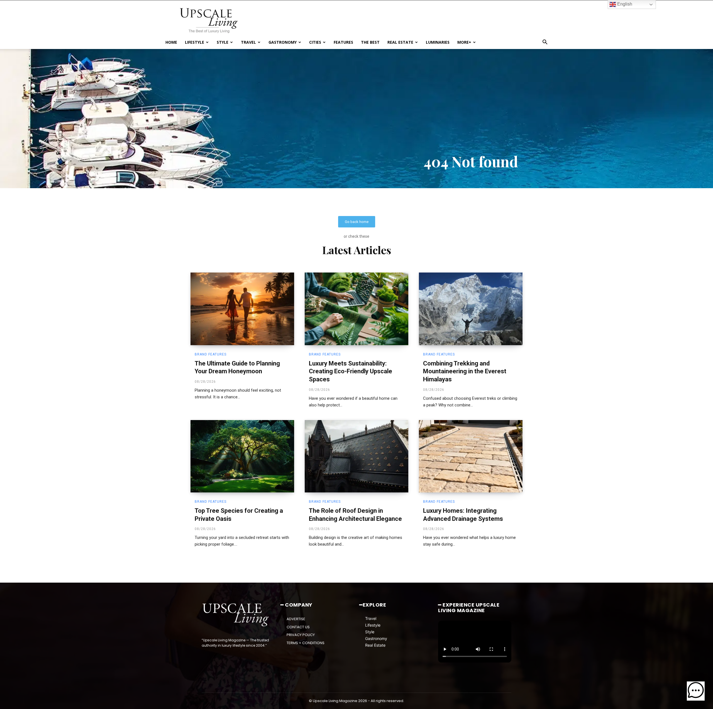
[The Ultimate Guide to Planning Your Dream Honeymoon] (242, 309)
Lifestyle (372, 625)
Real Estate (375, 645)
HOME (171, 42)
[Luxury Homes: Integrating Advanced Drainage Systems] (470, 456)
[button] (544, 42)
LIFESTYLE (194, 42)
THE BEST (370, 42)
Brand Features (210, 354)
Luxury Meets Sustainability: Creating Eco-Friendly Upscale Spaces (350, 371)
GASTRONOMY (282, 42)
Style (369, 631)
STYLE (222, 42)
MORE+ (464, 42)
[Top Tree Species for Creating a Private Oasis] (242, 456)
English (624, 4)
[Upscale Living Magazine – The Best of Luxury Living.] (236, 615)
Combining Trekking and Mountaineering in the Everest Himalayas (464, 371)
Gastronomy (376, 638)
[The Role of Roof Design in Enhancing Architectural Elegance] (356, 456)
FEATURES (343, 42)
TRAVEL (248, 42)
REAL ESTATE (400, 42)
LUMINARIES (438, 42)
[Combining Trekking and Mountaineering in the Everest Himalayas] (470, 309)
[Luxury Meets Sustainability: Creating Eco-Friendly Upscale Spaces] (356, 309)
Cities (315, 42)
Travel (370, 618)
